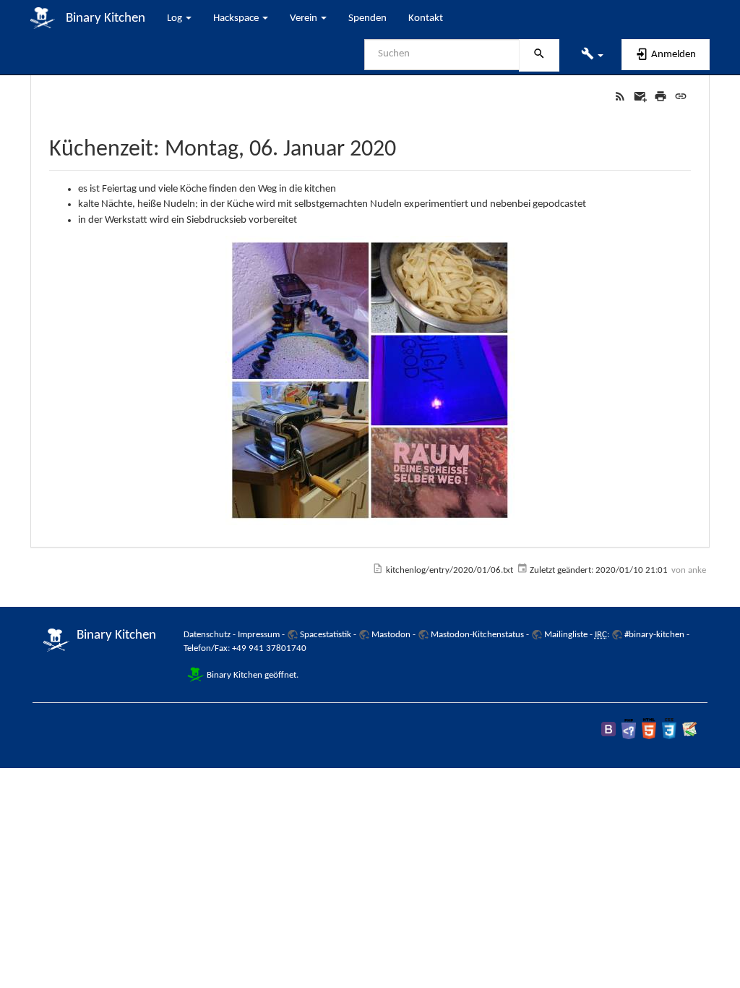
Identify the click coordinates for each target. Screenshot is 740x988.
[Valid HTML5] (649, 728)
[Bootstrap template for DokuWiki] (608, 728)
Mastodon (390, 634)
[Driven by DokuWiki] (689, 728)
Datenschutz (207, 634)
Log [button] (175, 18)
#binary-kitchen (654, 634)
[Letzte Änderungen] (620, 96)
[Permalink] (680, 96)
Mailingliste (566, 634)
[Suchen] (539, 55)
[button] (592, 55)
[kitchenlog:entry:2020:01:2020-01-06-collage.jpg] (370, 380)
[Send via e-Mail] (640, 96)
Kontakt (425, 18)
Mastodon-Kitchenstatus (477, 634)
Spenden (367, 18)
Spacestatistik (325, 634)
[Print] (660, 96)
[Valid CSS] (669, 728)
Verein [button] (304, 18)
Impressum (259, 634)
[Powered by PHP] (628, 728)
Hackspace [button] (237, 18)
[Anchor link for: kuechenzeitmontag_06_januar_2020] (407, 145)
